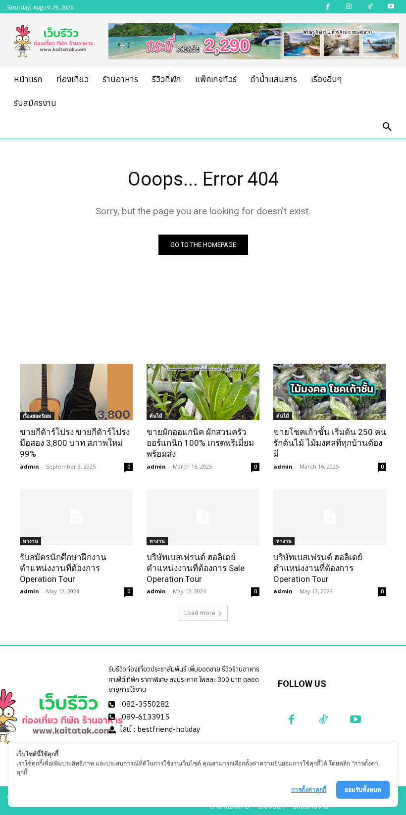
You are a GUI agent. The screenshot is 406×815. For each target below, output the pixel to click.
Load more (199, 613)
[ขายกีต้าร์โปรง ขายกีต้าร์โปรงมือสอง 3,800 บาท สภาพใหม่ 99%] (76, 392)
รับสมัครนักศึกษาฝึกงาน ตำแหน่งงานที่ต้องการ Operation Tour (63, 568)
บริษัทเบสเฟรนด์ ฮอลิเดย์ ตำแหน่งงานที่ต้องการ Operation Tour (317, 568)
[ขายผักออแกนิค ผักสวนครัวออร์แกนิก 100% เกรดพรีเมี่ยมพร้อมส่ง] (203, 392)
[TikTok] (323, 719)
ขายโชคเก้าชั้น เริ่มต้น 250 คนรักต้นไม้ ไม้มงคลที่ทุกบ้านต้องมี (329, 443)
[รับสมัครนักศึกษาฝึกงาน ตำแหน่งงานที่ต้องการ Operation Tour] (76, 517)
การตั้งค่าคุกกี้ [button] (308, 789)
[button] (387, 127)
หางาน (30, 540)
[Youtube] (355, 719)
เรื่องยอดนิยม (37, 415)
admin (29, 466)
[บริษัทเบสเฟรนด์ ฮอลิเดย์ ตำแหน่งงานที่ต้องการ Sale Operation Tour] (203, 517)
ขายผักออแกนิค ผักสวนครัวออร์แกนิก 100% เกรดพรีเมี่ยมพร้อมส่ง (200, 443)
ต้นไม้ (156, 415)
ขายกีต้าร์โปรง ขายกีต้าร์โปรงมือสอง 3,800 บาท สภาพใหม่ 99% (75, 443)
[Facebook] (291, 719)
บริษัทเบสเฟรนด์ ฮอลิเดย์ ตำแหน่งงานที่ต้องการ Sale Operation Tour (196, 568)
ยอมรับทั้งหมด (363, 789)
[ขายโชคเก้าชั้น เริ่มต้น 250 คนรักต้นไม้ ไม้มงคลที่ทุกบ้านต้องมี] (329, 392)
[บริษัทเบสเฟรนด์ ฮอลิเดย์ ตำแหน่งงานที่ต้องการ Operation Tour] (329, 517)
